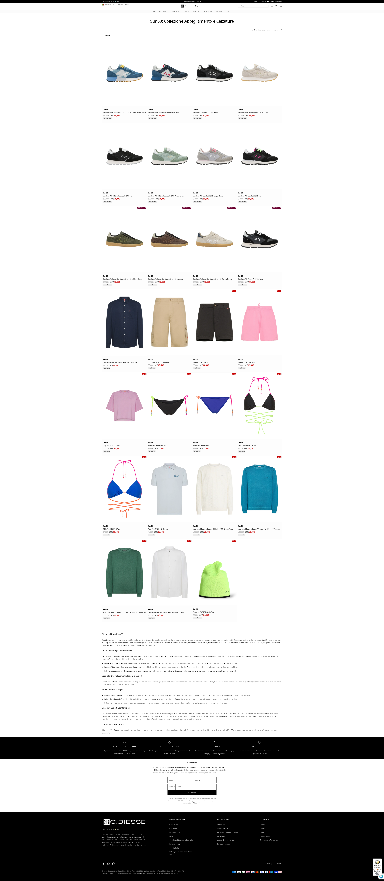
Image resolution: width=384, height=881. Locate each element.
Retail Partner (147, 873)
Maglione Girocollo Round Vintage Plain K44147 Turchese (259, 529)
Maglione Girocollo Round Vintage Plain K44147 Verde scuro (125, 612)
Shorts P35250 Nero (200, 362)
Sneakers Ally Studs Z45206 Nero (250, 279)
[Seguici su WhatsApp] (113, 863)
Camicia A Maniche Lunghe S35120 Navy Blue (120, 362)
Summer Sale (175, 12)
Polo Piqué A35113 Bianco (158, 529)
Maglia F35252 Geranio (111, 446)
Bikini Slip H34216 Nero (157, 445)
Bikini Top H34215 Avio (111, 529)
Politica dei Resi (223, 828)
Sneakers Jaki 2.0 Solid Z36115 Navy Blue (163, 113)
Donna (120, 4)
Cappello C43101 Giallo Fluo (203, 612)
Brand (228, 12)
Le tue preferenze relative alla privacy (166, 873)
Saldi (262, 832)
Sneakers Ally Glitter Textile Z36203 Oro (253, 113)
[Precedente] (172, 1)
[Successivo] (211, 1)
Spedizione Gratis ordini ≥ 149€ (192, 1)
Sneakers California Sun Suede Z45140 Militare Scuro (122, 279)
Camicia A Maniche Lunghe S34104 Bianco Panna (166, 612)
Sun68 (105, 110)
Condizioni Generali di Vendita (181, 840)
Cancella (265, 6)
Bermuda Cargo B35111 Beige (159, 362)
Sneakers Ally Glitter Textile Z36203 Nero (118, 196)
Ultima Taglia (265, 836)
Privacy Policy (197, 803)
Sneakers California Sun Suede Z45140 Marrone (165, 279)
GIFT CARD (104, 7)
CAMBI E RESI (113, 7)
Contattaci (173, 824)
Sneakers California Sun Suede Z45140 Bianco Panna (212, 279)
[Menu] (381, 860)
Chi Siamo (173, 828)
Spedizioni (221, 836)
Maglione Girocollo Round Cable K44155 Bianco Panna (213, 529)
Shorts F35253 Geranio (246, 362)
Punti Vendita (174, 832)
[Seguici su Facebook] (103, 863)
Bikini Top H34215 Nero (247, 446)
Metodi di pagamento (225, 840)
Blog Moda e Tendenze (269, 840)
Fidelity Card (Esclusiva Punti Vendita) (180, 853)
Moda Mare (207, 12)
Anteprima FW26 (159, 12)
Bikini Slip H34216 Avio (201, 445)
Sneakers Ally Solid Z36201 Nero (250, 196)
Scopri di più (278, 1)
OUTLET (219, 12)
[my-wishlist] (276, 6)
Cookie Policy (174, 848)
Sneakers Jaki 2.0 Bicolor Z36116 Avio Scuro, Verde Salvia (124, 113)
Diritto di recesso (223, 844)
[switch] (377, 873)
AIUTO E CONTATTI (123, 7)
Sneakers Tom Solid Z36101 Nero (205, 113)
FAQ (171, 836)
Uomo (126, 4)
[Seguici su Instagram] (108, 863)
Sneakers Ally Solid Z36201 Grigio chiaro (208, 196)
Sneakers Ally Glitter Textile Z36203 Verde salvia (166, 196)
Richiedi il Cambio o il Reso (227, 832)
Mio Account (222, 824)
